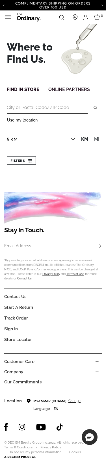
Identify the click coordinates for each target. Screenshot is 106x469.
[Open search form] (61, 17)
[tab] (23, 89)
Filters (18, 160)
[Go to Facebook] (6, 427)
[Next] (102, 5)
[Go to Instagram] (22, 427)
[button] (90, 437)
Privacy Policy (51, 273)
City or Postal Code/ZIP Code (38, 107)
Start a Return (18, 307)
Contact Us (24, 278)
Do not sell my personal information (35, 452)
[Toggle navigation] (8, 17)
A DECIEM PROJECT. (20, 457)
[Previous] (4, 5)
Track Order (16, 318)
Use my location (22, 120)
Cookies (75, 452)
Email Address (17, 246)
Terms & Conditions (18, 447)
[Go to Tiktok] (60, 427)
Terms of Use (75, 273)
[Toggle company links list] (97, 371)
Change (74, 401)
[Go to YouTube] (41, 427)
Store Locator (18, 339)
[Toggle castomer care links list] (97, 361)
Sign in (11, 328)
